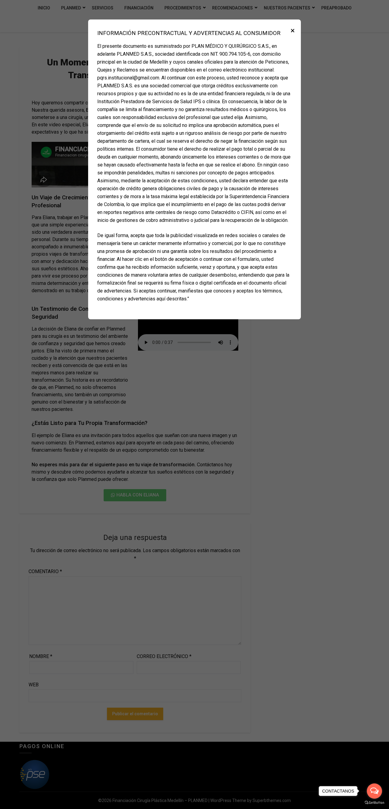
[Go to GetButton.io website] (374, 803)
